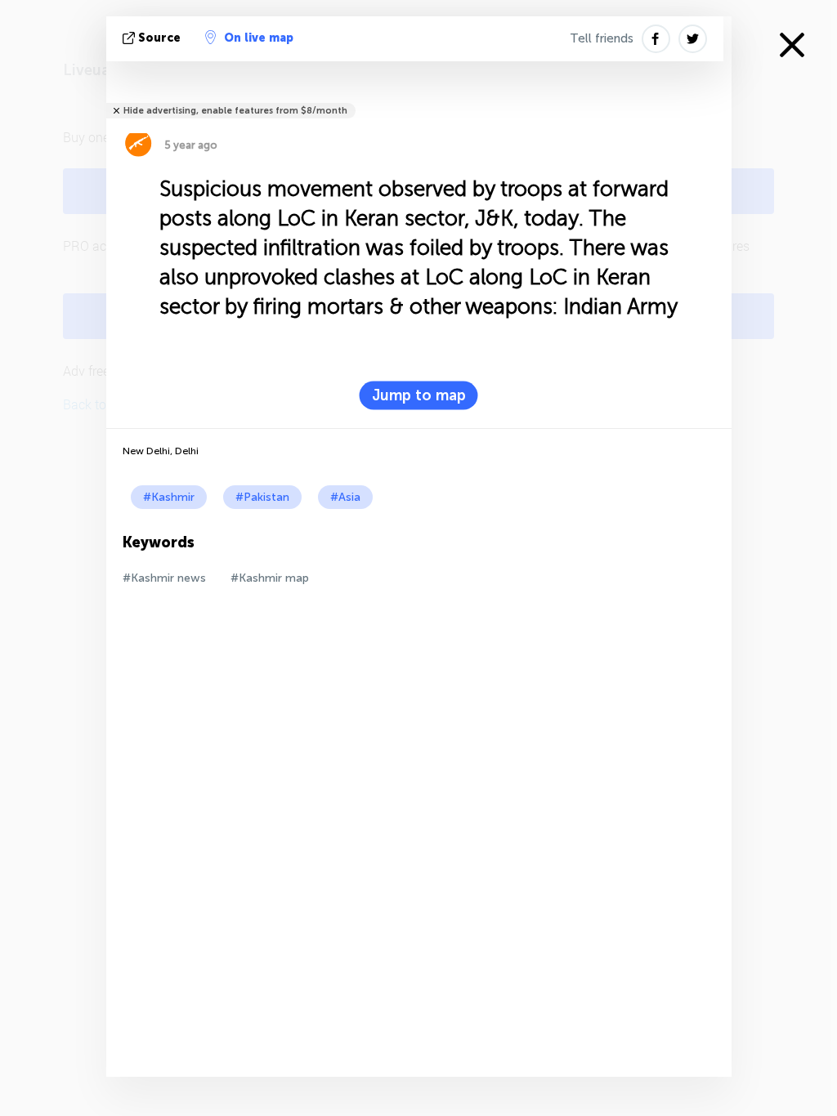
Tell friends (601, 38)
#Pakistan (262, 497)
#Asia (345, 497)
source (159, 38)
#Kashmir (169, 497)
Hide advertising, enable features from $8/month (235, 110)
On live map (258, 38)
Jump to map (419, 395)
